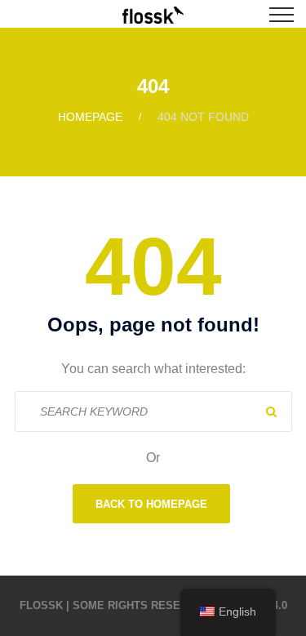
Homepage (90, 116)
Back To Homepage (151, 504)
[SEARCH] (271, 411)
